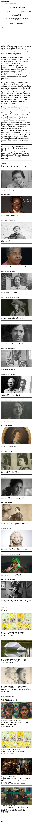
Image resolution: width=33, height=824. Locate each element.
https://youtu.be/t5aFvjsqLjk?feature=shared (11, 27)
